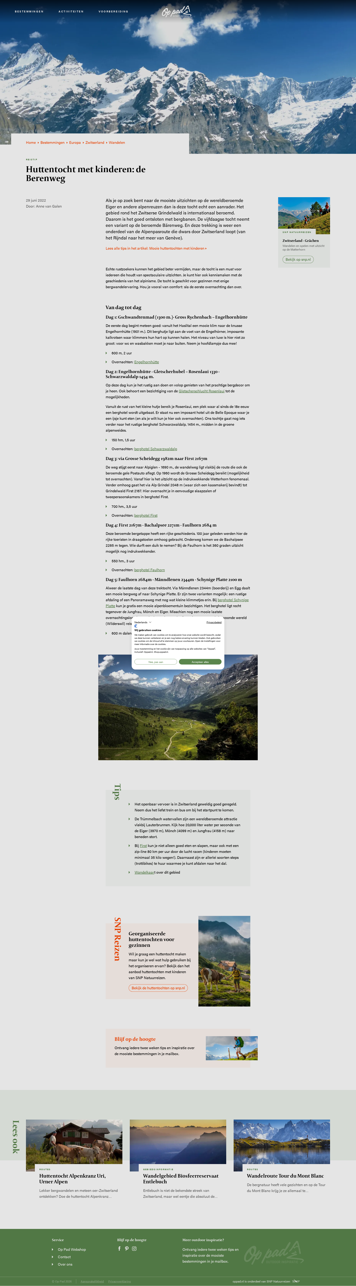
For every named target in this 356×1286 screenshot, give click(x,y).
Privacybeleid (214, 622)
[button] (142, 622)
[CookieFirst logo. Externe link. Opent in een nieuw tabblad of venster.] (135, 626)
